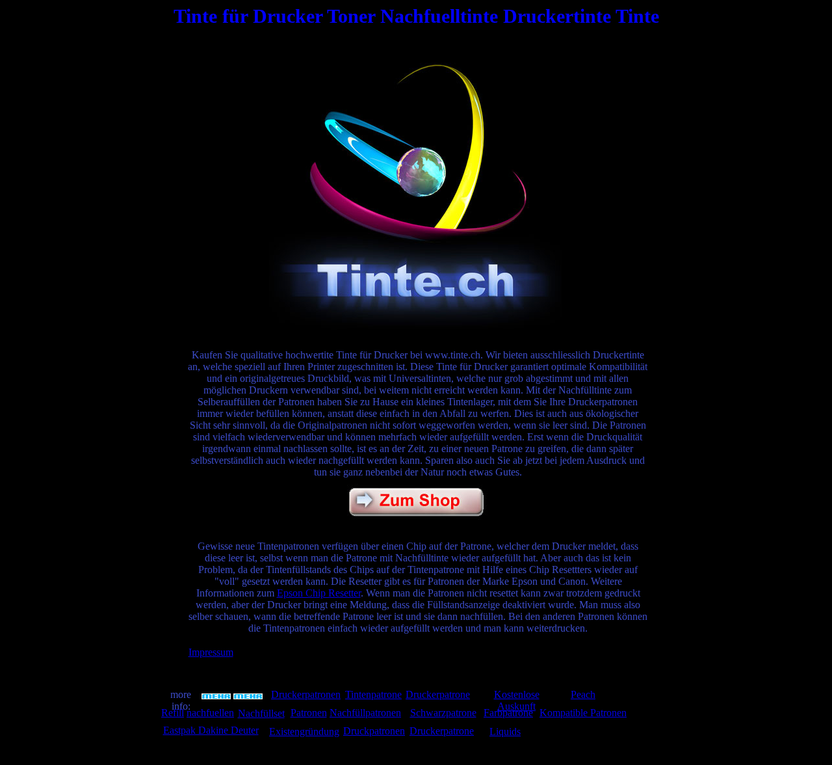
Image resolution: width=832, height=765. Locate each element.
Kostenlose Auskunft (517, 700)
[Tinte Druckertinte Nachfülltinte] (415, 326)
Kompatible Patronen (583, 712)
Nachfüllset (261, 713)
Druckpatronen (374, 730)
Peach (583, 694)
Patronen (309, 712)
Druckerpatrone (438, 694)
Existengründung (304, 731)
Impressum (210, 652)
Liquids (505, 731)
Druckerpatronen (306, 694)
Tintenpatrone (373, 694)
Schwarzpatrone (443, 712)
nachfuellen (210, 712)
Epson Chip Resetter (319, 592)
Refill (172, 712)
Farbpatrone (508, 712)
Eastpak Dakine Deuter (211, 730)
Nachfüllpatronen (365, 712)
